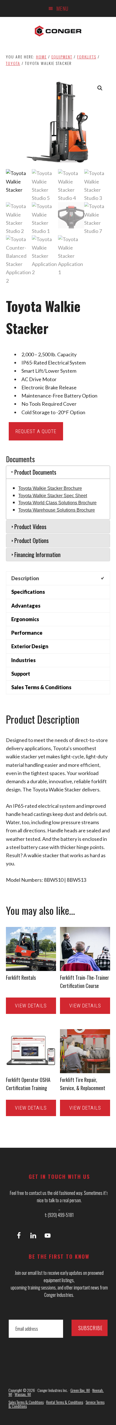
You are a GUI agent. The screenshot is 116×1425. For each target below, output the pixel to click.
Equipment (62, 57)
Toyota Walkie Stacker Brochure (50, 488)
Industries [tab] (23, 660)
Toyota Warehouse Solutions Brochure (56, 510)
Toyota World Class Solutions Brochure (57, 502)
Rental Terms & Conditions (64, 1402)
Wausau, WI (23, 1394)
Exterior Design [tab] (29, 646)
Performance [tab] (27, 633)
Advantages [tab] (26, 606)
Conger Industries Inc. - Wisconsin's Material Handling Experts (58, 31)
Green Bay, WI (80, 1390)
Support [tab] (20, 674)
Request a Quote (35, 431)
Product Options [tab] (31, 540)
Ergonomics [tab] (25, 619)
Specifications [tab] (28, 592)
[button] (100, 88)
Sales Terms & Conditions (26, 1402)
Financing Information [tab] (37, 554)
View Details (31, 1006)
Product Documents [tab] (35, 472)
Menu (62, 8)
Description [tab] (25, 578)
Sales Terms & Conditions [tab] (41, 687)
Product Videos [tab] (30, 526)
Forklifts (86, 57)
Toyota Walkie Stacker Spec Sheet (52, 495)
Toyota (13, 63)
